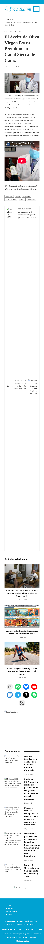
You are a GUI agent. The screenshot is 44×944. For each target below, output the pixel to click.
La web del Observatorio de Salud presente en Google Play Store (31, 871)
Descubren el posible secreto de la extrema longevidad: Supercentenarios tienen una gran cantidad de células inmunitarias (32, 845)
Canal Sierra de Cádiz (13, 31)
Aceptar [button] (33, 937)
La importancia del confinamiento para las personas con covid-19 (27, 213)
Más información (22, 941)
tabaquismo (32, 199)
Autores (9, 905)
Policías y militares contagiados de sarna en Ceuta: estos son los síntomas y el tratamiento (31, 816)
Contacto (9, 909)
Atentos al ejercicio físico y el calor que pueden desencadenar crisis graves (22, 671)
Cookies (9, 915)
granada (22, 199)
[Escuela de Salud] (22, 728)
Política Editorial (12, 912)
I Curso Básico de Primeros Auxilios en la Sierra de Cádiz (16, 385)
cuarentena (27, 196)
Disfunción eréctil (11, 199)
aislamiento (9, 196)
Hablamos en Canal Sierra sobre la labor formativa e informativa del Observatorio (22, 593)
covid (18, 196)
